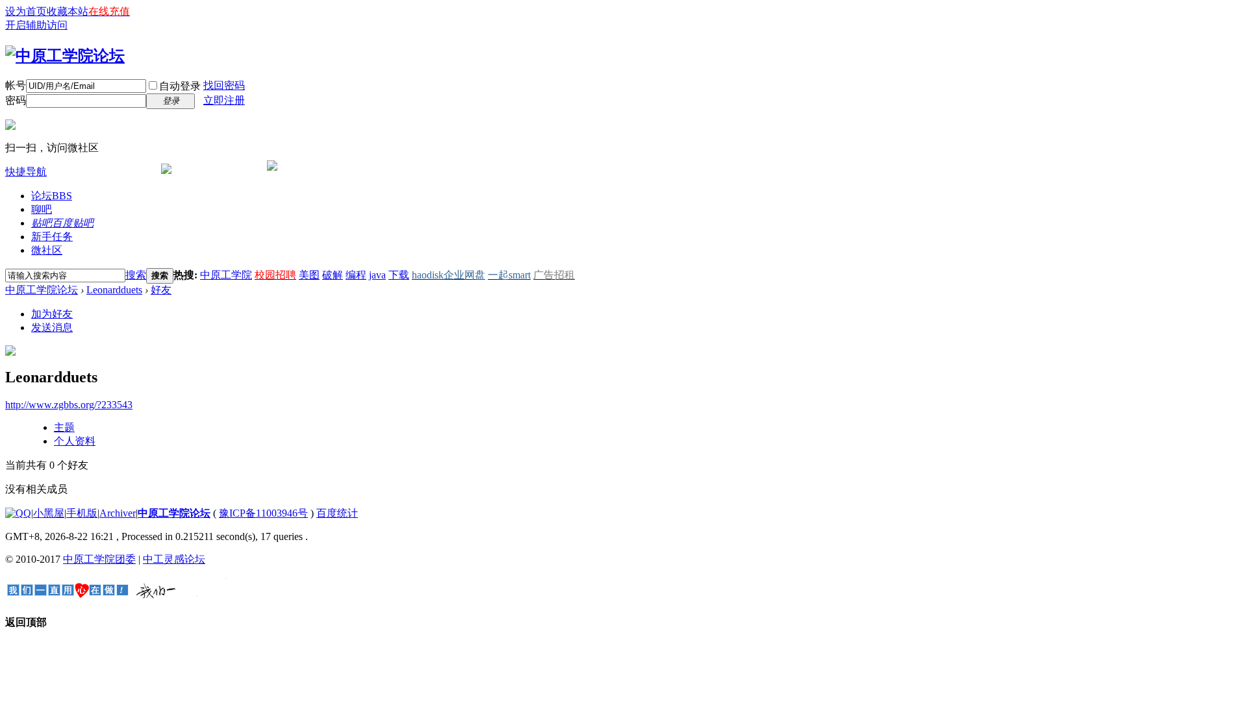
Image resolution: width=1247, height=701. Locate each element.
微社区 (46, 250)
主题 (64, 427)
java (377, 274)
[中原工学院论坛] (65, 55)
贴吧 (62, 222)
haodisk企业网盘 (448, 274)
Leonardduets (114, 289)
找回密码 (224, 85)
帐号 (15, 85)
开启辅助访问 (36, 25)
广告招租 (554, 274)
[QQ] (18, 513)
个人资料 (74, 441)
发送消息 (52, 327)
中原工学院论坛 (41, 289)
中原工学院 (226, 274)
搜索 (135, 274)
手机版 (81, 513)
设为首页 (26, 11)
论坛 (51, 195)
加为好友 (52, 313)
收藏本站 (67, 11)
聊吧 (41, 209)
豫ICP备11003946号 (263, 513)
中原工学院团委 (99, 559)
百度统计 (337, 513)
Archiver (117, 513)
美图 (309, 274)
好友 (161, 289)
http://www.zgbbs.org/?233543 (68, 404)
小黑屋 (48, 513)
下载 (398, 274)
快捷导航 (26, 171)
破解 (332, 274)
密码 (15, 100)
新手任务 (52, 236)
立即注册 (224, 100)
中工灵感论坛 (174, 559)
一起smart (509, 274)
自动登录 (180, 86)
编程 (356, 274)
